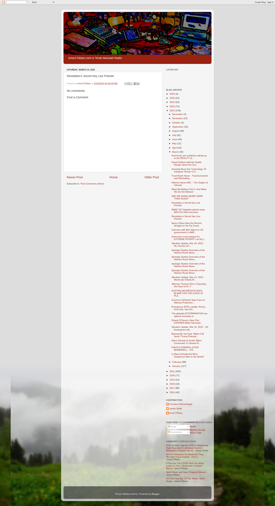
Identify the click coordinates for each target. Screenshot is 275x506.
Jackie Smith (175, 408)
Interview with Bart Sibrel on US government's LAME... (187, 231)
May (174, 143)
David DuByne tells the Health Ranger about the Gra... (186, 163)
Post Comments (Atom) (92, 184)
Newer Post (75, 177)
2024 (172, 102)
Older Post (152, 177)
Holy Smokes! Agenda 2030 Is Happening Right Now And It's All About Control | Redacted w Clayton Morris (187, 448)
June (175, 139)
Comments (176, 432)
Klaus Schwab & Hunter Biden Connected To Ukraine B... (187, 341)
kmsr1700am (176, 413)
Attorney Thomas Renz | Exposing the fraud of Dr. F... (189, 285)
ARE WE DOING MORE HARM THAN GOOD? (187, 197)
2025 (172, 98)
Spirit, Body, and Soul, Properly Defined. (186, 472)
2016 (172, 392)
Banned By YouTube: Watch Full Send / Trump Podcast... (188, 335)
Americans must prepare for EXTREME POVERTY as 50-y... (189, 238)
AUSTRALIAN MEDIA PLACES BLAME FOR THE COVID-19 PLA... (187, 293)
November (177, 118)
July (174, 135)
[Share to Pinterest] (138, 83)
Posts (173, 427)
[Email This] (126, 83)
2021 (172, 371)
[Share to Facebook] (135, 83)
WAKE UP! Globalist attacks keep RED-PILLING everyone (188, 210)
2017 (172, 388)
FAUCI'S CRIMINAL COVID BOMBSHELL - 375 (185, 348)
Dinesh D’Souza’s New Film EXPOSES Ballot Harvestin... (187, 321)
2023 (172, 106)
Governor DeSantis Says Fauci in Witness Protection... (188, 301)
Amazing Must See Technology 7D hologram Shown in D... (189, 170)
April (174, 148)
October (176, 122)
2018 (172, 384)
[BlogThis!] (129, 83)
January (176, 366)
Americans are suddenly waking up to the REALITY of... (189, 156)
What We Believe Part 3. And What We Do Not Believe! (189, 190)
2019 (172, 380)
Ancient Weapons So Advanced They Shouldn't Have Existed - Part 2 (184, 455)
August (176, 131)
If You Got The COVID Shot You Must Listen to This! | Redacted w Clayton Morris (185, 466)
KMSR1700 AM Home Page (197, 431)
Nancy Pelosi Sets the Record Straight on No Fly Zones (186, 224)
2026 (172, 94)
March (175, 152)
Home (113, 177)
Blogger (155, 494)
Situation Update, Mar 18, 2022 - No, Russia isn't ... (188, 244)
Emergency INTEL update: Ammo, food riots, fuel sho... (189, 308)
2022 (172, 110)
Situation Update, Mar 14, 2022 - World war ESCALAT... (188, 278)
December (177, 114)
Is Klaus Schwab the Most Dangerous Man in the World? (188, 355)
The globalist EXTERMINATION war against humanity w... (190, 314)
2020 (172, 375)
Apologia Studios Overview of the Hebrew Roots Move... (188, 251)
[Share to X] (132, 83)
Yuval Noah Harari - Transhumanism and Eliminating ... (190, 177)
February (177, 362)
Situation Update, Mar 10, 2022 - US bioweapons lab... (190, 328)
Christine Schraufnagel (180, 404)
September (178, 127)
